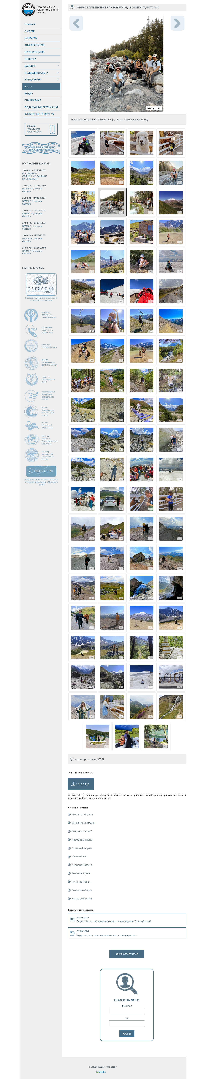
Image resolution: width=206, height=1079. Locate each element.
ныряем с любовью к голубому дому (49, 315)
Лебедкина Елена (82, 839)
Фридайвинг (33, 79)
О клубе (30, 31)
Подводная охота (36, 72)
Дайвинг (30, 66)
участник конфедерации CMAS (48, 379)
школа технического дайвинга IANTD (49, 362)
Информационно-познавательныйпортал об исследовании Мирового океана (41, 482)
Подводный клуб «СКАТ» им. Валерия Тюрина (47, 9)
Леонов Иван (79, 856)
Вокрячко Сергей (82, 831)
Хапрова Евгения (82, 898)
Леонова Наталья (82, 865)
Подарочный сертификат (41, 107)
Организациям (34, 52)
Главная (30, 24)
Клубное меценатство (39, 114)
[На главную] (28, 9)
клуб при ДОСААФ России (49, 346)
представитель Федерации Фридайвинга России (48, 395)
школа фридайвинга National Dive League (48, 411)
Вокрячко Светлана (83, 823)
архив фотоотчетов (127, 954)
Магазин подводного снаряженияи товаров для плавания (41, 299)
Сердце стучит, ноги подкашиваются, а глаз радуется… (107, 933)
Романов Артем (81, 873)
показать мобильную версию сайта (33, 129)
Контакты (31, 38)
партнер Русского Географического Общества (50, 440)
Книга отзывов (34, 45)
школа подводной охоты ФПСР (47, 425)
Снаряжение (33, 100)
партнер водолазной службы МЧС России (48, 455)
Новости (30, 59)
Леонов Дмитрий (82, 848)
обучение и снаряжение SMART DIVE (47, 330)
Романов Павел (81, 881)
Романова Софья (82, 890)
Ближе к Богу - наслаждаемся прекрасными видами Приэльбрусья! (114, 919)
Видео (29, 93)
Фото (28, 86)
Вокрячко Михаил (82, 814)
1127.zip (82, 784)
